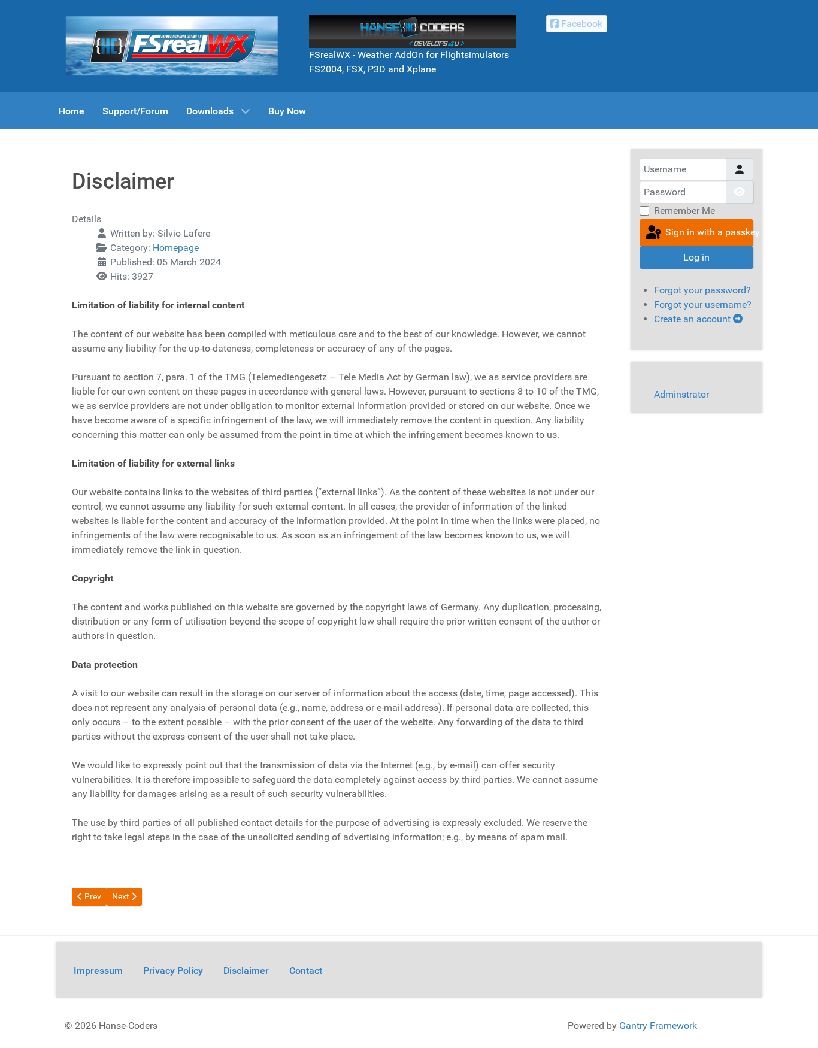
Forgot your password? (702, 290)
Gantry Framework (658, 1025)
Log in (696, 257)
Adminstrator (681, 394)
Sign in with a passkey (708, 232)
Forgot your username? (703, 304)
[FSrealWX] (172, 45)
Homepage (176, 247)
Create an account (693, 319)
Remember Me (684, 210)
